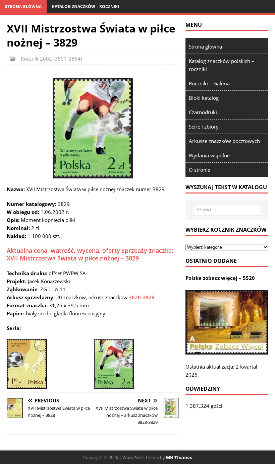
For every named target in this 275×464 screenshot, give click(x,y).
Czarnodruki (203, 112)
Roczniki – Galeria (209, 83)
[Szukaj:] (226, 210)
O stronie (199, 169)
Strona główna (23, 6)
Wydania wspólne (209, 155)
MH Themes (179, 457)
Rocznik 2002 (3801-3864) (51, 58)
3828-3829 (142, 297)
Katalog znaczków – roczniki (85, 6)
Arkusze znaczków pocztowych (224, 141)
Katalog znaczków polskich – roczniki (221, 65)
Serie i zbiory (204, 126)
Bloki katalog (204, 97)
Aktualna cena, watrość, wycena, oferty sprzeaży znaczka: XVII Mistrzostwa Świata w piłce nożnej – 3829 (90, 254)
